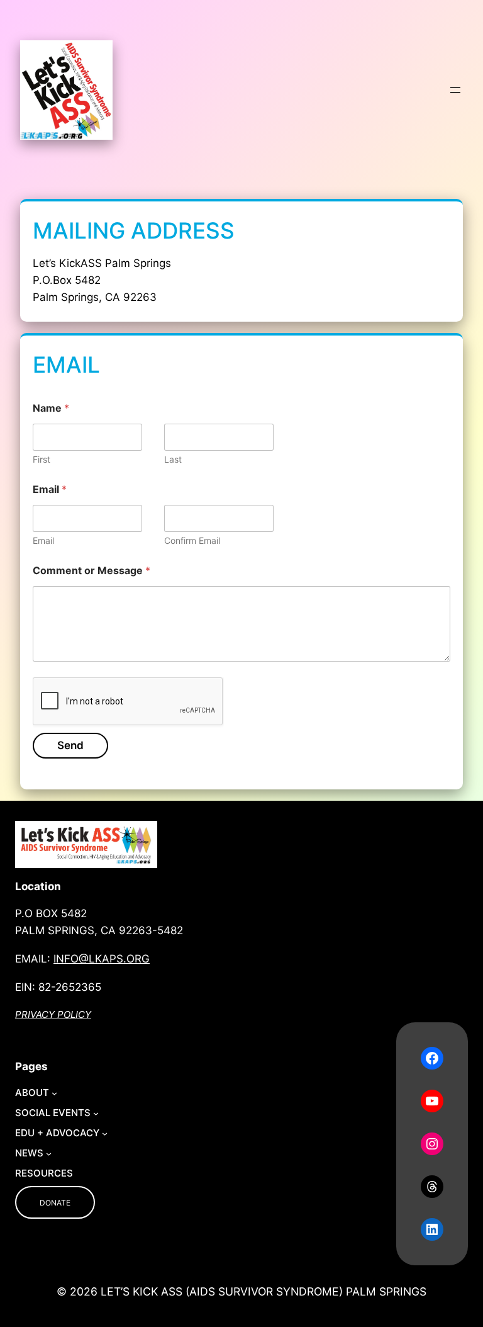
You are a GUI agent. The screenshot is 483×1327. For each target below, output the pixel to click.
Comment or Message (91, 571)
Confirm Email (192, 540)
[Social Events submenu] (96, 1113)
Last (173, 459)
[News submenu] (49, 1153)
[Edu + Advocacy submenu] (105, 1133)
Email (43, 540)
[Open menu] (455, 90)
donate (55, 1202)
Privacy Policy (53, 1014)
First (41, 459)
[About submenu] (54, 1093)
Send (70, 745)
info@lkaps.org (101, 958)
